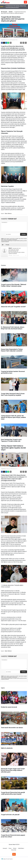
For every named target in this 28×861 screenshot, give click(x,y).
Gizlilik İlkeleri (21, 848)
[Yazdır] (10, 43)
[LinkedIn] (6, 43)
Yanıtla (11, 255)
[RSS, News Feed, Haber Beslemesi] (14, 854)
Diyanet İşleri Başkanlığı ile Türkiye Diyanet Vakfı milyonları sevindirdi (16, 6)
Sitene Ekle (13, 850)
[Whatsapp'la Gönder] (8, 43)
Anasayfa (5, 11)
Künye (10, 848)
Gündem (11, 11)
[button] (21, 43)
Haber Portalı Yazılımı (8, 859)
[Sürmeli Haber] (5, 2)
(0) (14, 255)
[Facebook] (2, 43)
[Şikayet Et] (25, 255)
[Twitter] (4, 43)
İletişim (14, 848)
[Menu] (25, 2)
